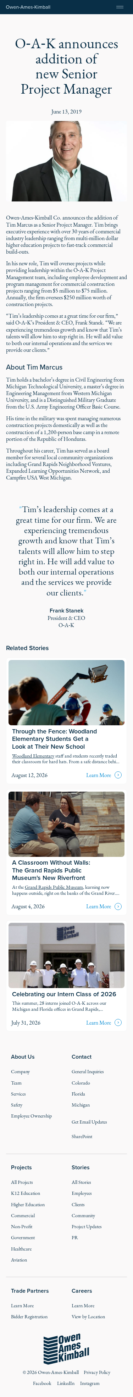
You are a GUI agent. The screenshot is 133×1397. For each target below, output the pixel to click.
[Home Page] (28, 7)
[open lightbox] (66, 161)
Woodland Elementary (33, 756)
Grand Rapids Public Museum (54, 887)
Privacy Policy (97, 1372)
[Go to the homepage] (66, 1349)
